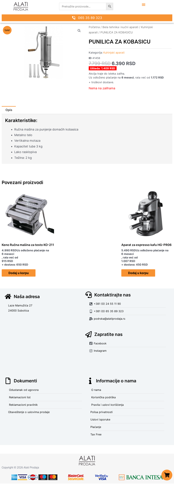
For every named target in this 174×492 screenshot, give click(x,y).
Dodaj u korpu (18, 273)
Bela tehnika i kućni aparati (120, 27)
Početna (94, 27)
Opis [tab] (8, 110)
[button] (143, 4)
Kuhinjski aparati (114, 52)
